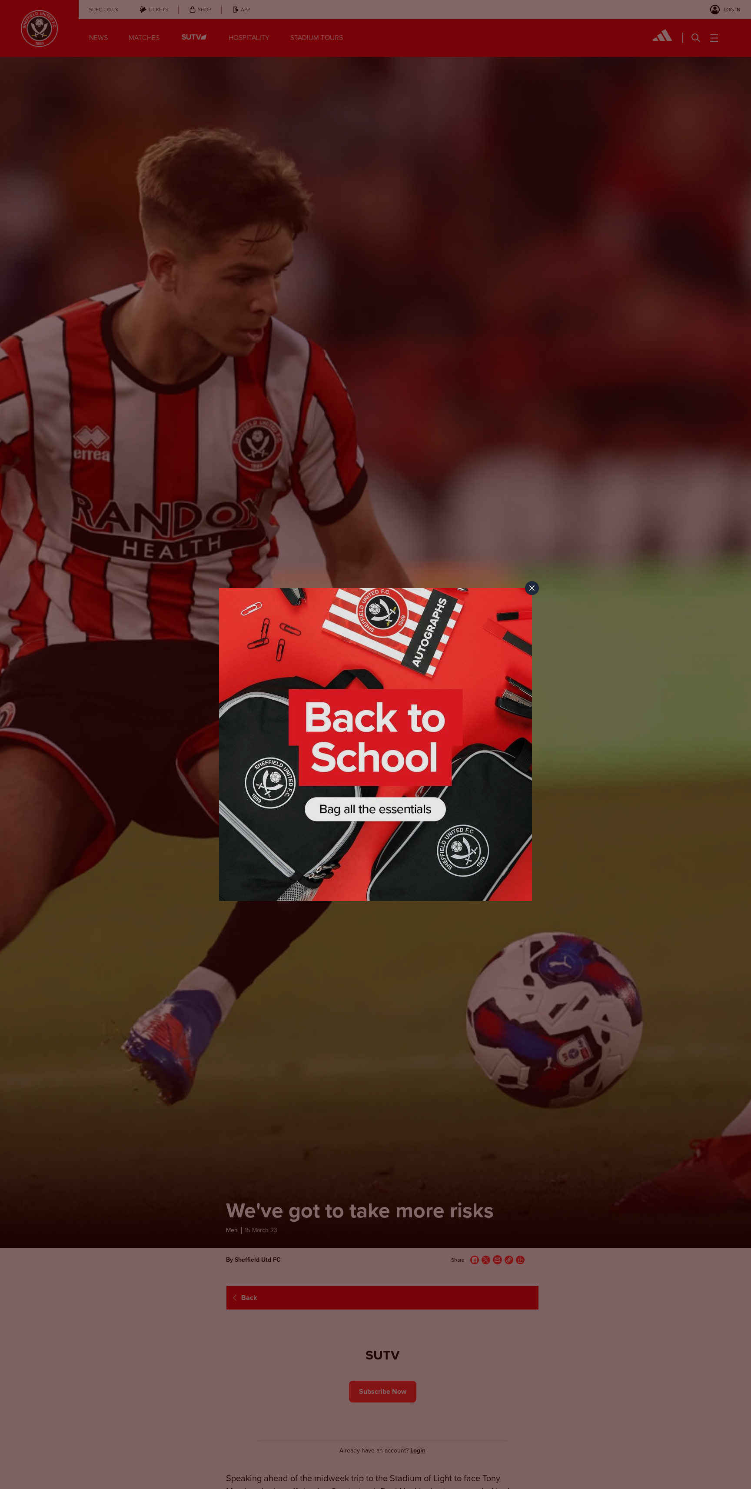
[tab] (531, 588)
